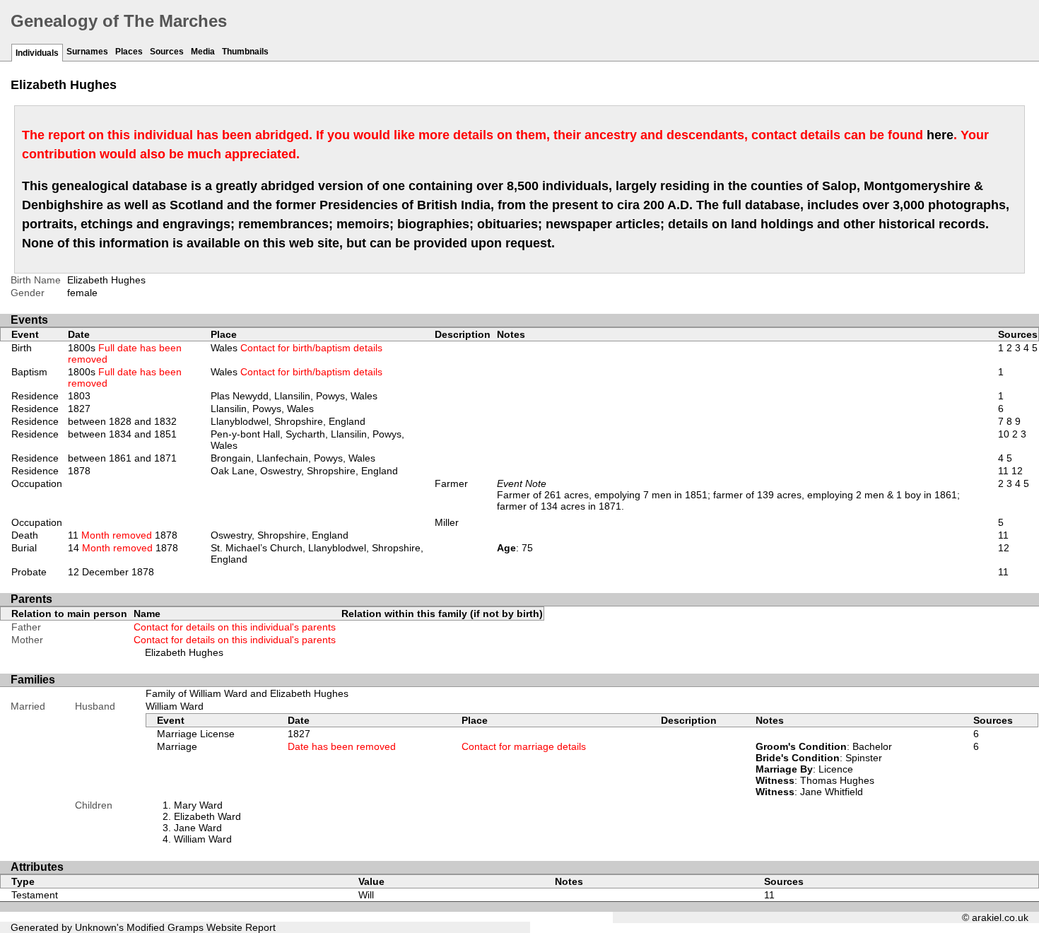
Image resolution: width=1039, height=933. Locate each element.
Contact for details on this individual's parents (235, 627)
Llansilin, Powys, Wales (262, 408)
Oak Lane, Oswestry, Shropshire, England (304, 470)
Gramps (186, 927)
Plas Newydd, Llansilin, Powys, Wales (294, 395)
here (940, 135)
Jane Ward (198, 827)
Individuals (37, 53)
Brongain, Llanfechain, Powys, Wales (293, 458)
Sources (167, 52)
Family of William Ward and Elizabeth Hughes (247, 693)
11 (1003, 470)
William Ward (175, 706)
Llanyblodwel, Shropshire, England (288, 421)
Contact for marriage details (524, 746)
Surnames (87, 52)
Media (203, 52)
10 (1003, 434)
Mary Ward (198, 805)
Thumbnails (245, 52)
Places (129, 52)
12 (1017, 470)
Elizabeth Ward (207, 816)
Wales (296, 347)
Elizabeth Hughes (184, 652)
